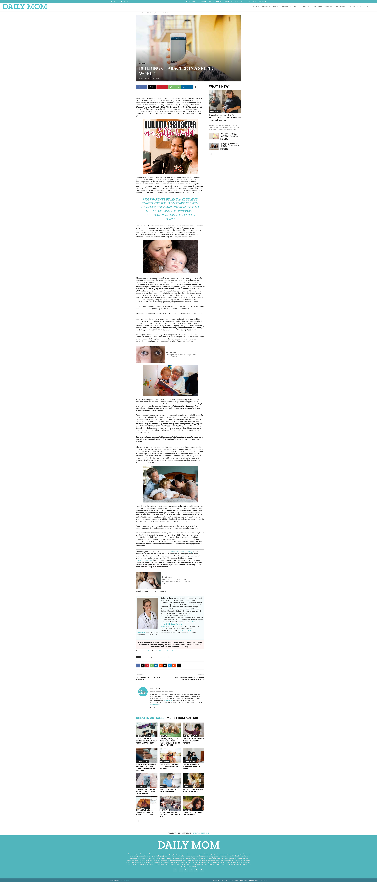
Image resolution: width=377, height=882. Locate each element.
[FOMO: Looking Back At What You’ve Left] (170, 780)
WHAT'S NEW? (219, 86)
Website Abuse (253, 880)
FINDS (275, 7)
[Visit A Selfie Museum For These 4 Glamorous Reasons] (193, 730)
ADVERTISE (219, 1)
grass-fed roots (167, 700)
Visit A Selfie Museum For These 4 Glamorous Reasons (193, 741)
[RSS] (121, 1)
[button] (372, 7)
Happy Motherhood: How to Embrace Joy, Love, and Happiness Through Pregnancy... (225, 117)
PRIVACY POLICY (263, 1)
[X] (124, 1)
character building (147, 657)
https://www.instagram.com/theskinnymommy (161, 691)
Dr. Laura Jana (158, 657)
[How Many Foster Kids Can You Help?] (193, 803)
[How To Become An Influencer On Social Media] (193, 755)
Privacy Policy (233, 880)
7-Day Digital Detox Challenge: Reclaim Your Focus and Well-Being (146, 741)
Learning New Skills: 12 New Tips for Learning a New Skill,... (230, 145)
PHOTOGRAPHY (190, 736)
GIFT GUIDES (195, 1)
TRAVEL (305, 7)
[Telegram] (170, 665)
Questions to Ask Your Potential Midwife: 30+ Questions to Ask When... (230, 134)
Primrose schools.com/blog (181, 551)
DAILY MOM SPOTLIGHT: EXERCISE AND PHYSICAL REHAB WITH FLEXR (189, 679)
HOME (296, 7)
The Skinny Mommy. (155, 704)
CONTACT (254, 1)
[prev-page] (137, 821)
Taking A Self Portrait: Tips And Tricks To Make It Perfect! (170, 766)
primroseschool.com (144, 560)
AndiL (147, 651)
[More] (196, 87)
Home (138, 13)
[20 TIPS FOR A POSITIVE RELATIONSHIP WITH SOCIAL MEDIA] (170, 803)
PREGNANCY (215, 111)
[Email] (165, 665)
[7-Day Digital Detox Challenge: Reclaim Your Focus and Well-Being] (146, 730)
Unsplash (170, 651)
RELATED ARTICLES (150, 718)
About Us (216, 880)
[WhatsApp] (152, 665)
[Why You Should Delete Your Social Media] (193, 780)
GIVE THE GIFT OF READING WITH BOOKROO (148, 679)
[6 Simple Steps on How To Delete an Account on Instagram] (146, 780)
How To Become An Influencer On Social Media (192, 766)
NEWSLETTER (234, 1)
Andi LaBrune (145, 78)
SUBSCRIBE (226, 1)
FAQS (248, 1)
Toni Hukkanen (160, 651)
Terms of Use (243, 880)
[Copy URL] (179, 665)
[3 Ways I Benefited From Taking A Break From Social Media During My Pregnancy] (146, 755)
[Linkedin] (156, 665)
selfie (165, 657)
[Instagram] (114, 1)
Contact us (263, 880)
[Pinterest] (117, 1)
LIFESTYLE (264, 7)
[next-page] (140, 821)
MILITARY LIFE (341, 7)
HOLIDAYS (328, 7)
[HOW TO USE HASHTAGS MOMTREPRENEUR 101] (146, 803)
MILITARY (188, 1)
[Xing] (154, 708)
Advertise (224, 880)
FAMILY (254, 7)
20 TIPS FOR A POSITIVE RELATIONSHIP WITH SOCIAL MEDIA (170, 815)
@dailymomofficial (200, 833)
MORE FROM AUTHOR (182, 718)
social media (172, 657)
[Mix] (174, 665)
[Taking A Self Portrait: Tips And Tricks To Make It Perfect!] (170, 755)
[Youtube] (127, 1)
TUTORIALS (142, 786)
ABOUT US (211, 1)
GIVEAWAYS (204, 1)
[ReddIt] (161, 665)
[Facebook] (111, 1)
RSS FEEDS (242, 1)
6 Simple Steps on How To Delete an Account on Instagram (145, 792)
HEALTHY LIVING (144, 736)
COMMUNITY (316, 7)
